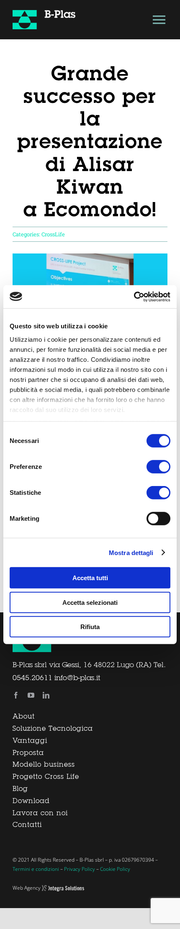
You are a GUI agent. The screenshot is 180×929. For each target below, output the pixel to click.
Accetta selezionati (90, 602)
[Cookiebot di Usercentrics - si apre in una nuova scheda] (133, 296)
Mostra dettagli (131, 552)
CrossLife (53, 234)
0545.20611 (32, 678)
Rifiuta (90, 626)
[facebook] (16, 695)
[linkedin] (46, 695)
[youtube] (31, 695)
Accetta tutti (90, 577)
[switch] (158, 466)
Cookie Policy (115, 869)
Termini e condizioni (36, 869)
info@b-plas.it (77, 678)
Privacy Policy (79, 869)
